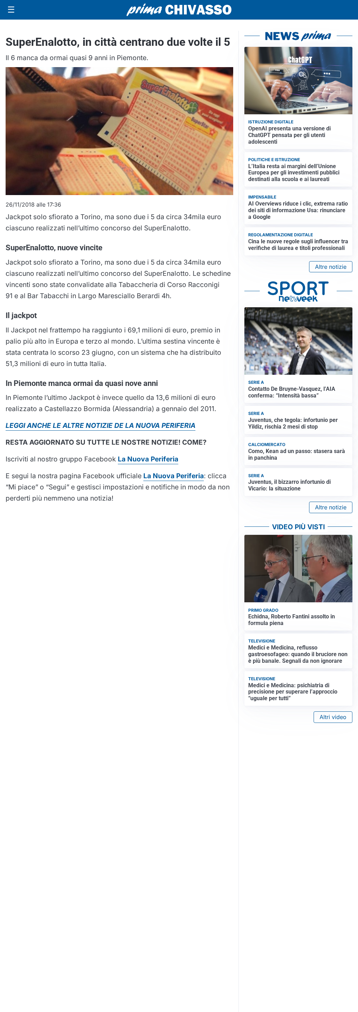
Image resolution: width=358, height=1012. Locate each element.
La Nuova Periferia (173, 476)
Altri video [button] (333, 716)
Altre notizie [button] (330, 266)
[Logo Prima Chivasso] (179, 9)
